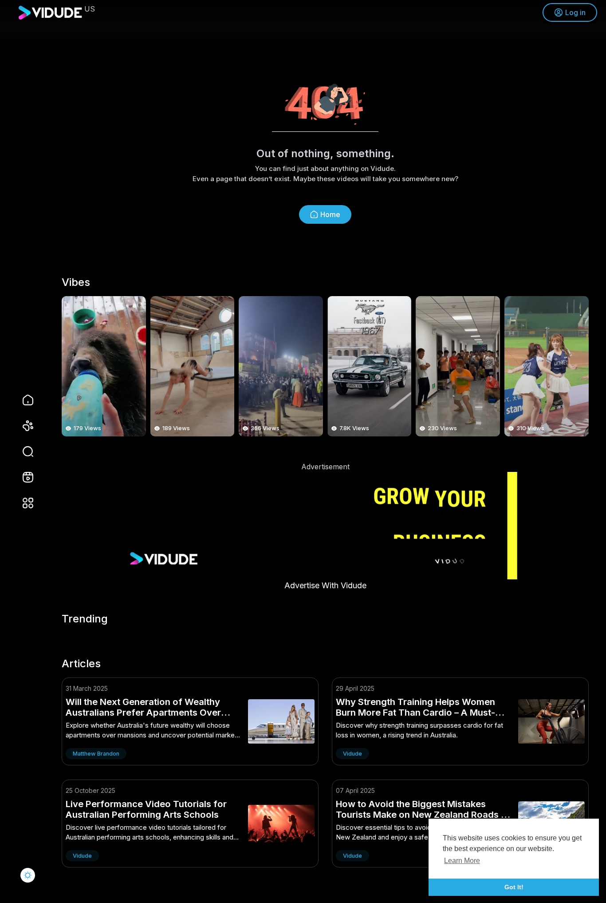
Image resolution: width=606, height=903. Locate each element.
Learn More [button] (462, 860)
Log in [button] (575, 12)
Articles (81, 663)
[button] (22, 451)
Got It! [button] (513, 887)
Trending (85, 619)
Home (330, 214)
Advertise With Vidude (325, 585)
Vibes (76, 282)
